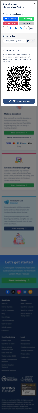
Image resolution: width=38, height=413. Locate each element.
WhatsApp (28, 19)
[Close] (34, 3)
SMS (32, 28)
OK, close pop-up (21, 101)
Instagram (12, 23)
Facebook (12, 19)
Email (28, 23)
